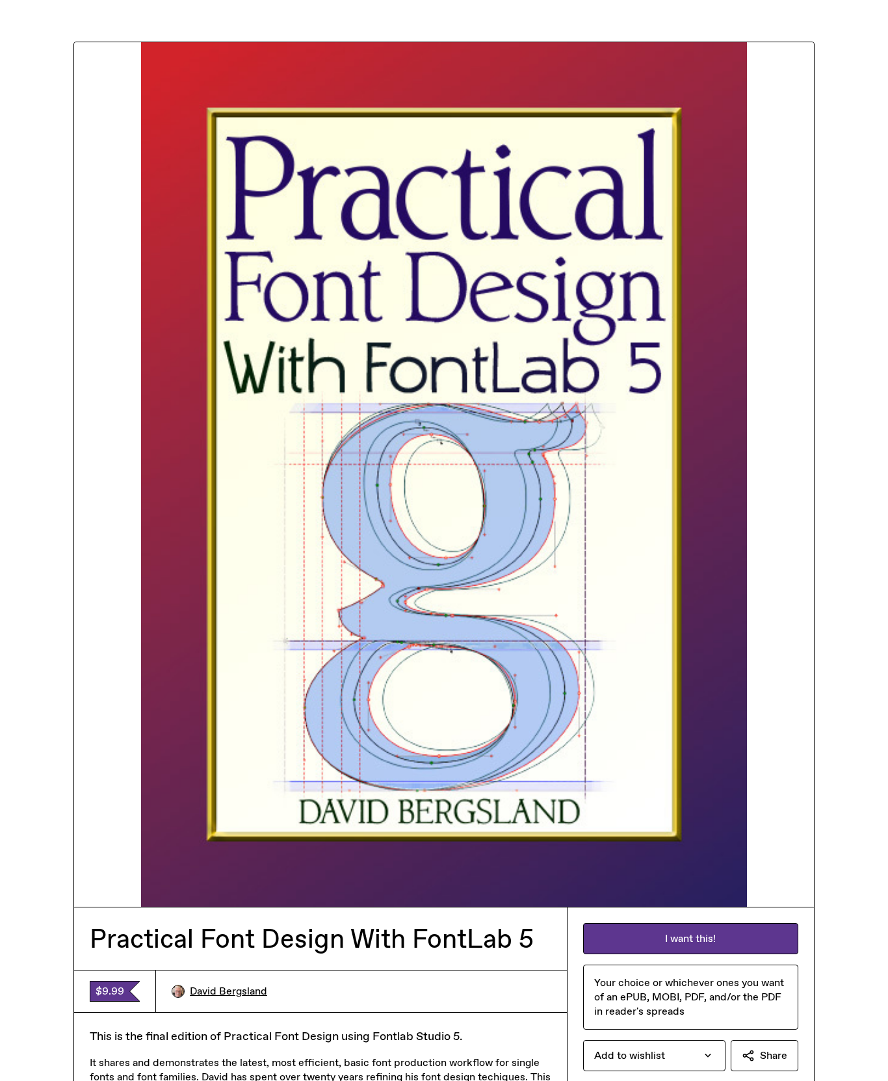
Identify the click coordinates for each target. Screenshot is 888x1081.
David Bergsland (228, 991)
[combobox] (654, 1055)
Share (773, 1055)
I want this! (690, 938)
